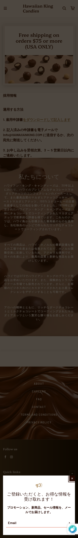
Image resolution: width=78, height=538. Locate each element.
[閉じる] (72, 478)
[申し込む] (69, 522)
